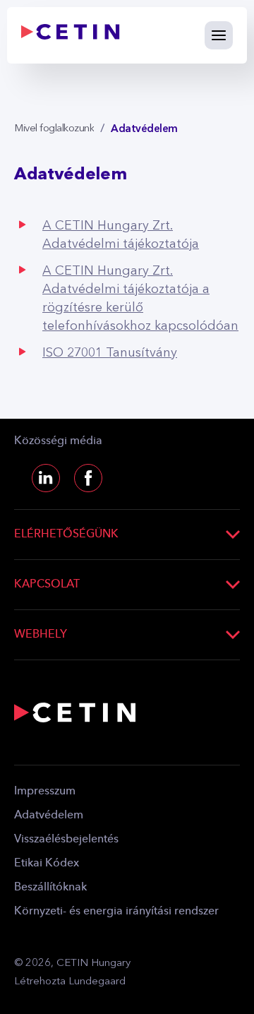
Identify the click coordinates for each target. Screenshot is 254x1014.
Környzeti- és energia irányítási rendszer (116, 911)
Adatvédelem (48, 815)
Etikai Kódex (46, 863)
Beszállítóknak (50, 887)
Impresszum (44, 791)
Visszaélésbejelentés (66, 839)
